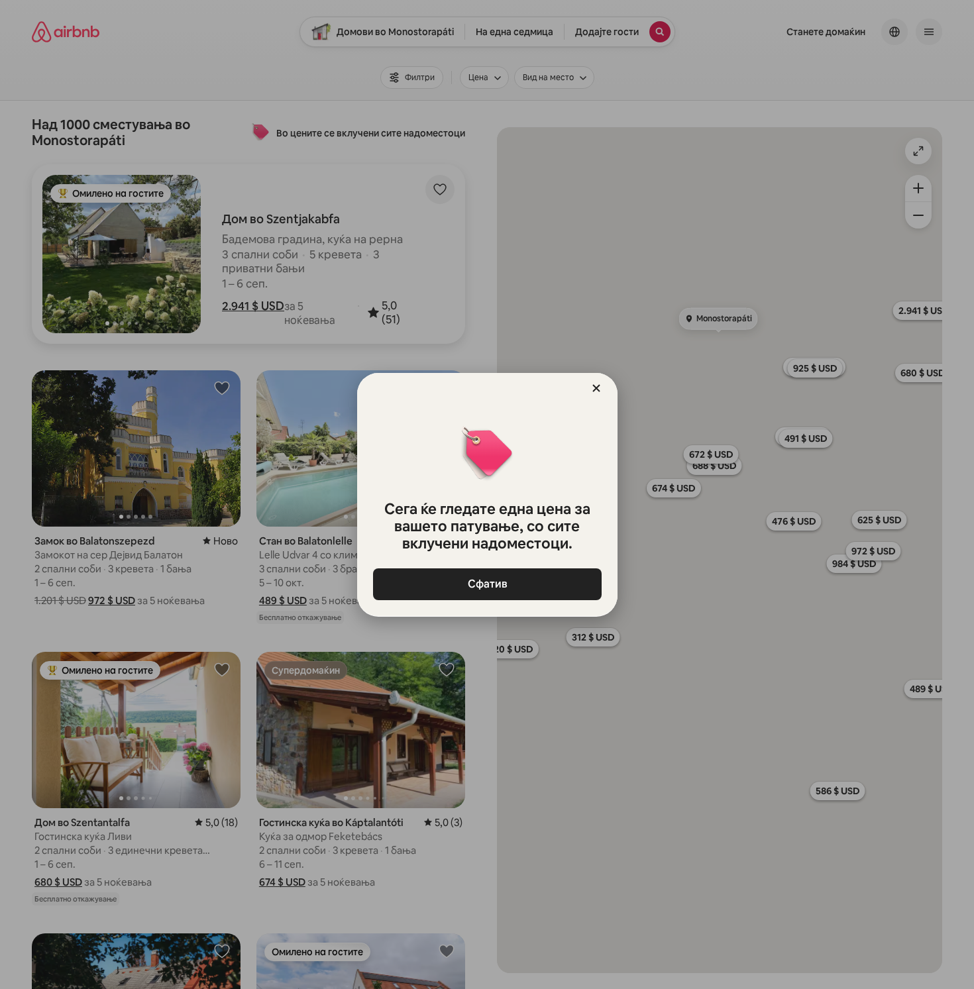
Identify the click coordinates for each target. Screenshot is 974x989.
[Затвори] (596, 388)
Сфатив (487, 584)
